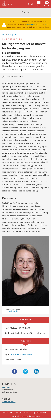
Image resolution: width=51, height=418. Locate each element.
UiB (3, 34)
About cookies (40, 412)
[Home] (4, 3)
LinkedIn (36, 371)
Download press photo (12, 311)
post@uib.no (6, 387)
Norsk (30, 4)
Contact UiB (7, 412)
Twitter (25, 371)
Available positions (21, 412)
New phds (25, 12)
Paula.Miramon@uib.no (21, 354)
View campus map (8, 402)
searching (31, 24)
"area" (46, 24)
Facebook (14, 371)
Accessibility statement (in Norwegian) (26, 416)
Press (32, 412)
